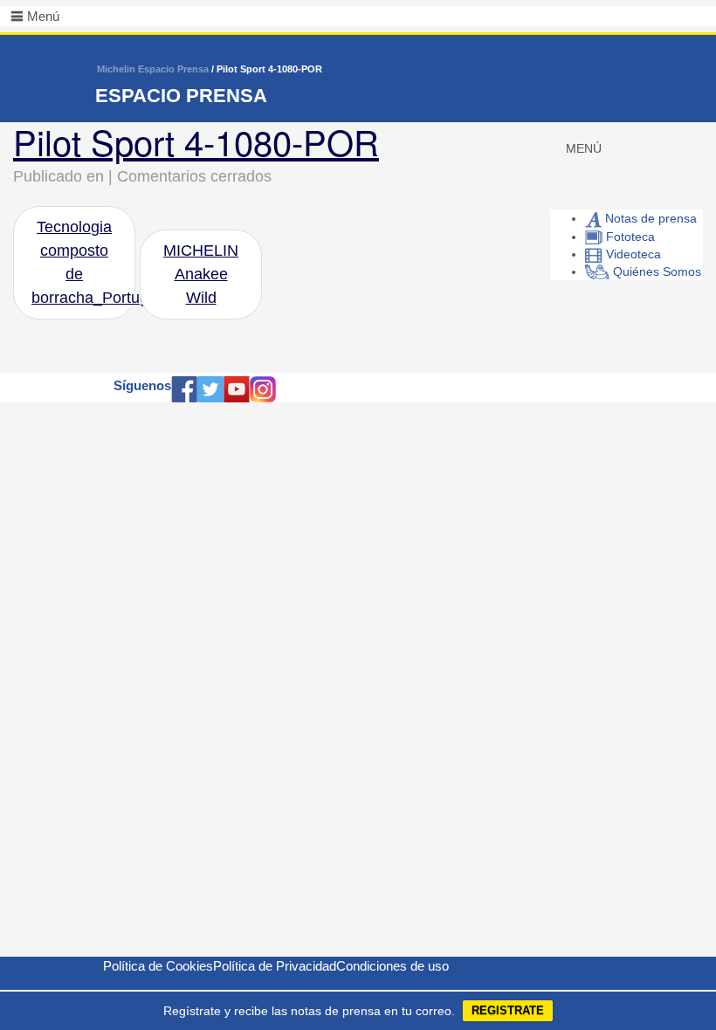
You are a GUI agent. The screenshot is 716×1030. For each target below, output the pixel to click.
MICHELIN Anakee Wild (200, 274)
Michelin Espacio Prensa (153, 69)
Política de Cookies (158, 965)
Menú (43, 16)
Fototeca (628, 237)
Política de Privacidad (274, 965)
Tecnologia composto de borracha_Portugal (83, 262)
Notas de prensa (649, 218)
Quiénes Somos (655, 271)
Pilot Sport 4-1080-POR (196, 141)
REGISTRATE (508, 1010)
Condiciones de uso (392, 965)
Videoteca (631, 254)
